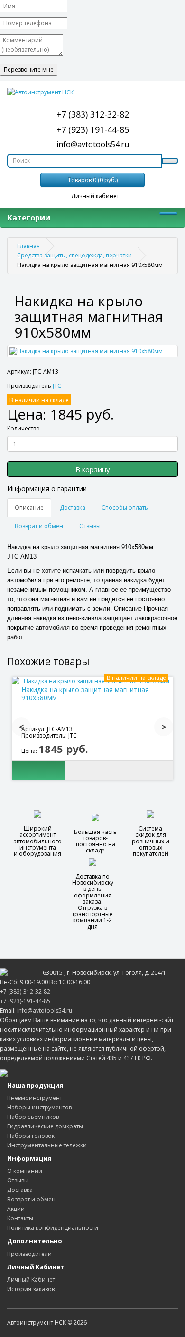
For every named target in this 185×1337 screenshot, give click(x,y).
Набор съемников (33, 1117)
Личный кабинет (94, 196)
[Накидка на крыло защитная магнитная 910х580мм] (92, 351)
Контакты (20, 1218)
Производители (29, 1254)
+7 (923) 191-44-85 (92, 129)
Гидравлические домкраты (45, 1126)
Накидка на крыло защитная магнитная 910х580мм (85, 693)
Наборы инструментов (39, 1107)
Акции (16, 1209)
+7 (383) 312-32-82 (92, 114)
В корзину (92, 469)
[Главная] (92, 92)
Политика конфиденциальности (52, 1228)
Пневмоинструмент (34, 1098)
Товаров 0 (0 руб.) (93, 180)
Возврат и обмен (39, 526)
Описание (29, 508)
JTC (57, 386)
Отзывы (90, 526)
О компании (24, 1171)
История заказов (31, 1289)
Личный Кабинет (31, 1279)
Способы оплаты (125, 508)
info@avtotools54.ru (92, 144)
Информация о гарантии (47, 488)
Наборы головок (31, 1136)
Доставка (72, 508)
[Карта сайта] (4, 1072)
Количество (23, 428)
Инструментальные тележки (47, 1145)
